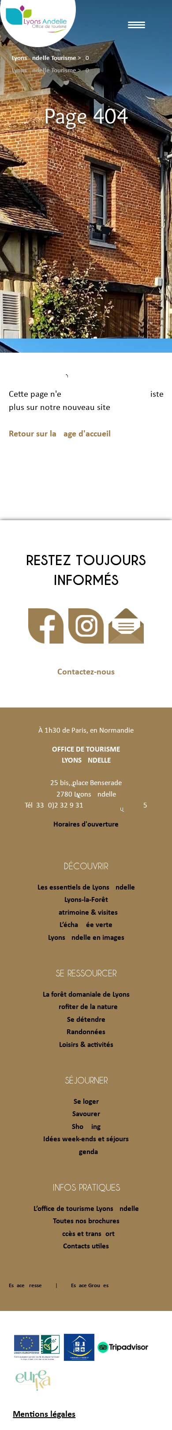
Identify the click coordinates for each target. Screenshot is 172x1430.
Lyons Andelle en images (86, 938)
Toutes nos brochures (86, 1221)
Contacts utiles (86, 1246)
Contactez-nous (86, 672)
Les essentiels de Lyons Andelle (86, 887)
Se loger (86, 1102)
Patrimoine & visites (86, 912)
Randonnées (86, 1032)
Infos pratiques (86, 1187)
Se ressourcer (86, 973)
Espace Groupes (89, 1285)
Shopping (86, 1127)
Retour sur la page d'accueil (60, 434)
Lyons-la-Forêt (86, 900)
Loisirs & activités (86, 1045)
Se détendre (86, 1020)
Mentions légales (44, 1414)
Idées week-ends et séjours (86, 1139)
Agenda (86, 1152)
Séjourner (86, 1080)
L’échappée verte (86, 925)
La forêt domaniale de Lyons (86, 994)
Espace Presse (25, 1285)
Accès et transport (86, 1234)
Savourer (86, 1114)
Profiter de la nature (86, 1007)
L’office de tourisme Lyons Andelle (86, 1209)
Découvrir (86, 866)
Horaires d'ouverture (86, 824)
